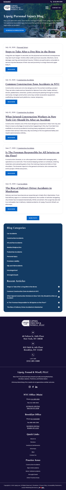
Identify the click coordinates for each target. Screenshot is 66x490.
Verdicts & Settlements (33, 445)
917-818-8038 (35, 419)
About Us (33, 439)
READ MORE (11, 69)
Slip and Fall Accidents (14, 266)
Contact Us (33, 455)
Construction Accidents (25, 80)
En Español (7, 1)
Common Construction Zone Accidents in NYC (32, 84)
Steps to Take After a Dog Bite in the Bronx (30, 51)
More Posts (33, 218)
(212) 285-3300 (57, 1)
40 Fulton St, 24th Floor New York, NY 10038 (33, 407)
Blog (33, 452)
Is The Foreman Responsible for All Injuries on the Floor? (32, 154)
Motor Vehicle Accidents (33, 471)
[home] (33, 323)
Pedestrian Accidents (14, 252)
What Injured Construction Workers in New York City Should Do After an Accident (30, 118)
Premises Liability (13, 261)
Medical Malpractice (14, 247)
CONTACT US (56, 8)
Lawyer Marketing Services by (30, 487)
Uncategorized (12, 270)
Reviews (33, 442)
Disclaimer (36, 485)
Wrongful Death (12, 275)
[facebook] (33, 387)
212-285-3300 (35, 399)
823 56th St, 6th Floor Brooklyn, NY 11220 (33, 427)
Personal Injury (22, 47)
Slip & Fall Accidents (33, 468)
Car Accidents (22, 184)
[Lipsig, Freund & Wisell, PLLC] (13, 7)
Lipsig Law (17, 485)
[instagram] (29, 387)
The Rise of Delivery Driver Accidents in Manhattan (28, 190)
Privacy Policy (43, 485)
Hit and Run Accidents (14, 243)
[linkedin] (36, 387)
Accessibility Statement (54, 485)
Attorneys (33, 448)
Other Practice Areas (33, 477)
